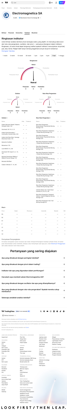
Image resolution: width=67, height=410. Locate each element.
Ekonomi (4, 367)
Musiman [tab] (34, 33)
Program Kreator (43, 342)
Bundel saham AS (24, 361)
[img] (38, 18)
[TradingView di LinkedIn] (54, 311)
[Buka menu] (2, 2)
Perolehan (4, 368)
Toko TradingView (24, 381)
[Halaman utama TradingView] (6, 2)
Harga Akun (23, 339)
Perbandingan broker (25, 351)
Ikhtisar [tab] (4, 33)
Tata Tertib (42, 344)
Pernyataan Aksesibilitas (26, 397)
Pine (3, 353)
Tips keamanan (24, 399)
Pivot (3, 207)
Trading (41, 351)
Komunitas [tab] (19, 33)
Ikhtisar (22, 347)
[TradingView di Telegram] (57, 311)
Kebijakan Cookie (24, 395)
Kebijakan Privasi (24, 393)
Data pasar (23, 340)
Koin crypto (5, 347)
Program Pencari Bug (25, 400)
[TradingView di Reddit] (64, 311)
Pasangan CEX (5, 349)
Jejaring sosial (43, 337)
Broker (21, 349)
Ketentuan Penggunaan (58, 243)
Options (4, 381)
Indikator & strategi (44, 360)
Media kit (22, 376)
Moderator (42, 346)
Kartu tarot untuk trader (26, 383)
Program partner (56, 353)
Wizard (41, 361)
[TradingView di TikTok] (60, 311)
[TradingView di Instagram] (51, 311)
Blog (21, 370)
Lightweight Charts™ (57, 340)
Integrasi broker (56, 351)
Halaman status (24, 402)
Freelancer (42, 363)
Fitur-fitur (22, 337)
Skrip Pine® (5, 384)
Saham (3, 342)
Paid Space (42, 365)
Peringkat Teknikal (8, 51)
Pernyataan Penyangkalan (27, 391)
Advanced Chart (56, 342)
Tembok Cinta (42, 339)
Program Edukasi (56, 355)
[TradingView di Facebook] (44, 311)
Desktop (4, 391)
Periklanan (55, 349)
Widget (54, 337)
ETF (3, 344)
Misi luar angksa (24, 368)
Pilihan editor (42, 355)
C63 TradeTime (24, 384)
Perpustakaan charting (58, 339)
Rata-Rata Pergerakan (43, 118)
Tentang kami (23, 367)
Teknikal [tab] (27, 33)
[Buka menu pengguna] (56, 2)
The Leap (22, 353)
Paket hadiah (23, 342)
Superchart (5, 337)
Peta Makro (5, 383)
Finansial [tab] (11, 33)
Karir (21, 374)
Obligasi (4, 345)
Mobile (3, 389)
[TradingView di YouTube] (47, 311)
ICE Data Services (22, 319)
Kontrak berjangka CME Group (28, 358)
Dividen (4, 370)
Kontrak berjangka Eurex (26, 360)
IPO (3, 372)
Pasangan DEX (5, 351)
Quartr (27, 327)
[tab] (5, 55)
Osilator (4, 118)
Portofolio (4, 377)
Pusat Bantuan (24, 372)
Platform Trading (56, 344)
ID (52, 2)
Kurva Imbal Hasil (6, 379)
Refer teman (42, 340)
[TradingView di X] (41, 311)
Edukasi (41, 353)
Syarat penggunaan (25, 389)
